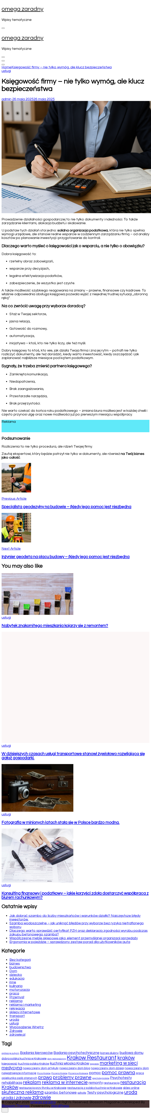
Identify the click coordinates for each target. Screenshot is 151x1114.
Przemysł (16, 997)
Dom (13, 971)
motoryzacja (19, 990)
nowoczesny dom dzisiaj (107, 1068)
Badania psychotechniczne (76, 1053)
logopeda (94, 1064)
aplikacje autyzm (10, 1053)
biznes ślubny (109, 1053)
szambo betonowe (60, 1093)
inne (12, 982)
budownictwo (20, 967)
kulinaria (15, 986)
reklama (15, 1001)
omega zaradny (22, 9)
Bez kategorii (20, 960)
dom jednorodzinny (56, 1059)
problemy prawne (72, 1077)
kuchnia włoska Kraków (69, 1063)
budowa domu (131, 1053)
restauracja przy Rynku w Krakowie (42, 1087)
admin (6, 99)
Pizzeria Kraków (59, 1073)
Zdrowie (15, 1031)
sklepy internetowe (24, 1012)
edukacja (16, 978)
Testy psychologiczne (105, 1093)
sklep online (131, 1087)
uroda (14, 1019)
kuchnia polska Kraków (33, 1063)
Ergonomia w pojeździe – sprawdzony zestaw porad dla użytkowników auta (69, 942)
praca (14, 993)
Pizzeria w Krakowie (78, 1073)
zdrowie (41, 1097)
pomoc (95, 1073)
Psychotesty (121, 1078)
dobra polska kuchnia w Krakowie (24, 1058)
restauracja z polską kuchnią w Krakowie (94, 1087)
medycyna (12, 1068)
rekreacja (17, 1008)
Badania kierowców (36, 1053)
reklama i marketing (25, 1005)
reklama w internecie (65, 1082)
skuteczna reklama (23, 1092)
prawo (45, 1077)
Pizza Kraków (44, 1073)
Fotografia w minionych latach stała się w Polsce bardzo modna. (61, 822)
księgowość (9, 1063)
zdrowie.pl (17, 1034)
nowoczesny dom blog (74, 1068)
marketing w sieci (119, 1063)
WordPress (60, 1106)
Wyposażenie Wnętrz (26, 1027)
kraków (126, 1058)
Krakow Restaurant (92, 1058)
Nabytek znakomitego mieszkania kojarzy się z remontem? (55, 626)
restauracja (112, 1082)
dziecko (15, 975)
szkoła (81, 1092)
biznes (14, 963)
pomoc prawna (118, 1072)
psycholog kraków (100, 1078)
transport (17, 1016)
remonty (95, 1083)
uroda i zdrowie (16, 1097)
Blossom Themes (15, 1106)
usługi (6, 71)
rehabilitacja (12, 1083)
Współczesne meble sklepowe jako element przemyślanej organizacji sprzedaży (73, 938)
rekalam (32, 1082)
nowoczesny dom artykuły (41, 1068)
